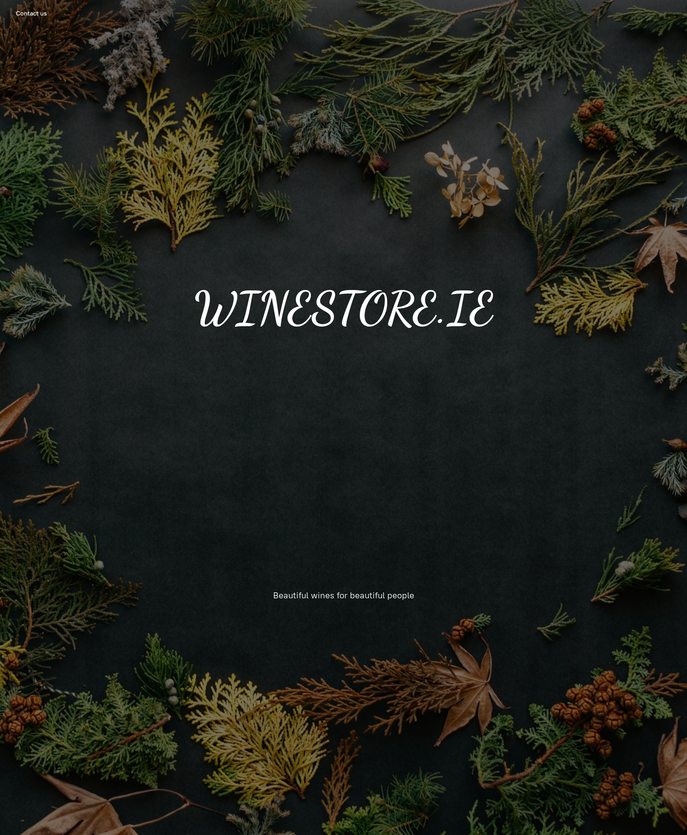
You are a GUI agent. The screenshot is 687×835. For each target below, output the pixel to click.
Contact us (31, 13)
